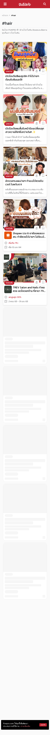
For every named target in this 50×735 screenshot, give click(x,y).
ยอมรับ (43, 725)
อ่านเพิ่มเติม (25, 726)
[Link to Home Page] (24, 4)
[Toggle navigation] (5, 4)
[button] (36, 71)
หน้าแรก (5, 15)
